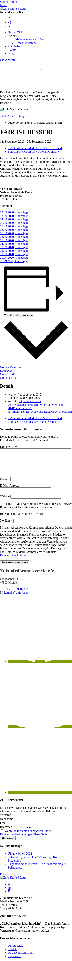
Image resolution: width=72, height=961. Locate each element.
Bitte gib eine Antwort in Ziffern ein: (22, 513)
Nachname (6, 819)
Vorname (5, 814)
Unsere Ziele (15, 32)
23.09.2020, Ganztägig (14, 236)
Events (12, 49)
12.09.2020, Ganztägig (14, 212)
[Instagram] (40, 726)
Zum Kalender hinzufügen (18, 315)
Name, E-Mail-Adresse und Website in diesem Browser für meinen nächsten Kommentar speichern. (36, 505)
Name (5, 478)
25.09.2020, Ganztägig (14, 250)
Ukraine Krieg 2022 (20, 853)
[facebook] (9, 18)
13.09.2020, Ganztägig (14, 215)
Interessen (6, 826)
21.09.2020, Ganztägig (14, 222)
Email (3, 823)
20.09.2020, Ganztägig (14, 257)
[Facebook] (40, 661)
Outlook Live (8, 377)
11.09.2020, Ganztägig (14, 261)
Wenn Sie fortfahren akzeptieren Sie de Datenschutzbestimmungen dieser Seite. (26, 832)
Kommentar (8, 446)
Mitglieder (14, 46)
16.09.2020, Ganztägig (14, 233)
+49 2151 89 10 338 (15, 589)
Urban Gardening (26, 42)
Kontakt (12, 949)
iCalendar (6, 370)
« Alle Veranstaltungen (13, 116)
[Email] (40, 792)
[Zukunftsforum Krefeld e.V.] (13, 8)
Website (5, 496)
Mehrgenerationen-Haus (30, 39)
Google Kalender (10, 367)
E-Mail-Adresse (11, 485)
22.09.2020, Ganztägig (14, 229)
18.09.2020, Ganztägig (14, 247)
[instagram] (9, 22)
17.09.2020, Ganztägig (14, 240)
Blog (11, 53)
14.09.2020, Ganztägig (14, 219)
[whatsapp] (9, 25)
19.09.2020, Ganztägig (14, 254)
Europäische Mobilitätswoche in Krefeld (33, 151)
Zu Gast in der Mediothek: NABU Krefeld (35, 148)
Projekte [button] (13, 36)
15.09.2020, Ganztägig (14, 226)
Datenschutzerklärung (13, 555)
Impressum (14, 956)
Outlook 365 (7, 374)
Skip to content (9, 1)
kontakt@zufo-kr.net (16, 592)
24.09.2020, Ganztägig (14, 243)
